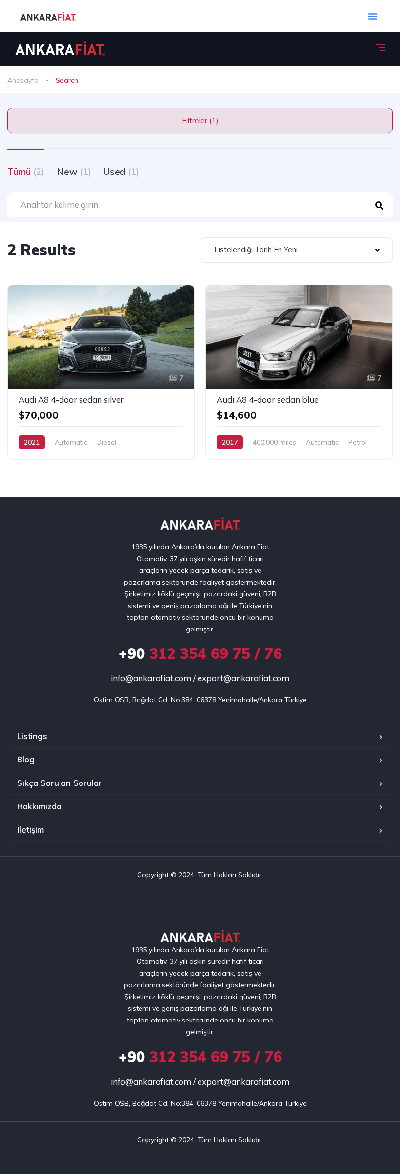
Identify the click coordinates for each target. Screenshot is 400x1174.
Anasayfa (23, 80)
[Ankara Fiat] (60, 49)
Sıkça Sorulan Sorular (59, 783)
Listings (32, 736)
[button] (372, 16)
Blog (26, 759)
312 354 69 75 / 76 (200, 653)
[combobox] (296, 250)
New (74, 171)
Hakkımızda (39, 806)
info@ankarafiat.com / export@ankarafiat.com (200, 678)
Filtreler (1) (200, 120)
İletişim (30, 830)
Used (121, 171)
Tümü (25, 171)
